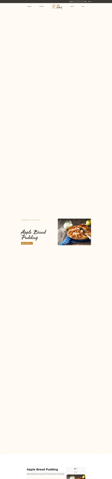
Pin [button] (76, 468)
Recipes (29, 6)
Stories (72, 6)
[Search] (85, 1)
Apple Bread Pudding (35, 219)
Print (75, 472)
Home (22, 219)
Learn (83, 6)
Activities (41, 6)
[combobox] (77, 1)
